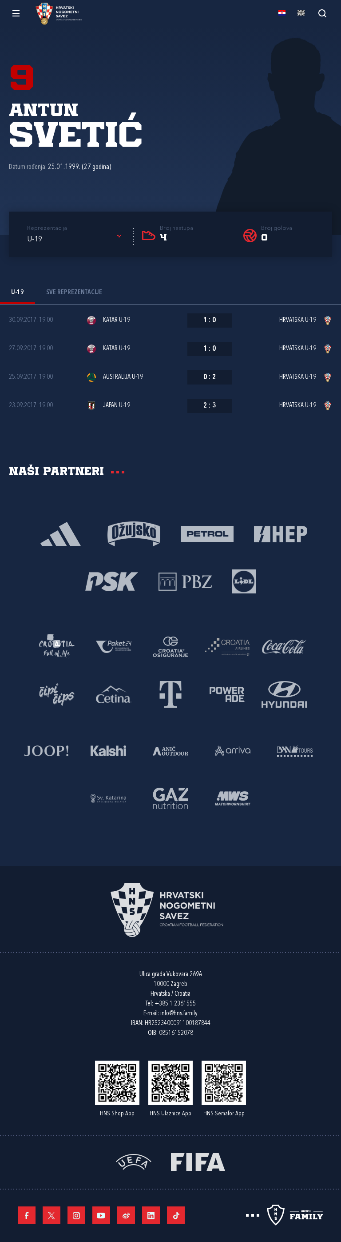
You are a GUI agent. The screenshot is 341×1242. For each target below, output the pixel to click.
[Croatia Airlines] (227, 646)
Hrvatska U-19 (297, 320)
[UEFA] (133, 1161)
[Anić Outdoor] (170, 750)
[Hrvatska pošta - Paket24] (113, 646)
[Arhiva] (322, 13)
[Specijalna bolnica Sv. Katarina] (108, 797)
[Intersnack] (56, 693)
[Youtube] (101, 1215)
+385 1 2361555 (175, 1004)
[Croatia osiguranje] (170, 646)
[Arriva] (233, 750)
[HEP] (280, 533)
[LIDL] (244, 581)
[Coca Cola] (284, 646)
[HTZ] (56, 646)
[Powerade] (227, 693)
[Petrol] (207, 533)
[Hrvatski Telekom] (170, 693)
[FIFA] (198, 1161)
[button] (75, 239)
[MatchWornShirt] (233, 797)
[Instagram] (76, 1215)
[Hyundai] (284, 693)
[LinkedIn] (151, 1215)
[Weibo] (126, 1215)
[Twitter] (51, 1215)
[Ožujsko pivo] (133, 533)
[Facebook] (27, 1215)
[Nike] (60, 533)
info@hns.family (179, 1013)
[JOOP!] (46, 750)
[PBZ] (185, 581)
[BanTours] (295, 750)
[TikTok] (176, 1215)
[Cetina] (113, 693)
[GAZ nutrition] (170, 797)
